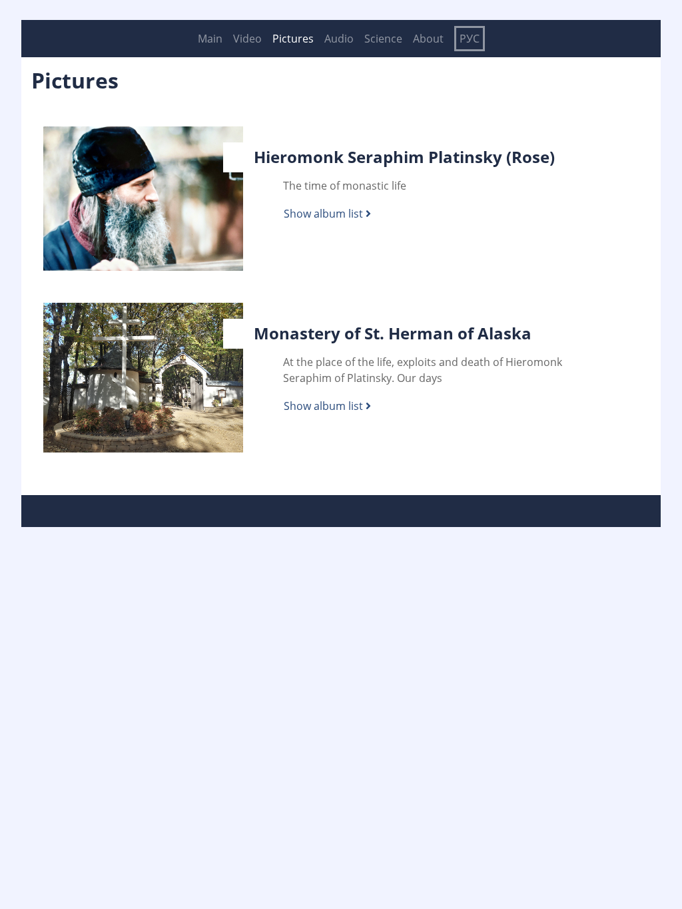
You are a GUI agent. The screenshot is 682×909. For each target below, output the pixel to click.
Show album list (325, 213)
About (428, 38)
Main (210, 38)
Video (247, 38)
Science (383, 38)
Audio (339, 38)
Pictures (293, 38)
